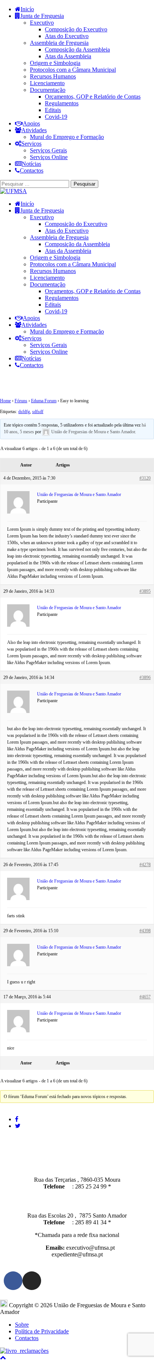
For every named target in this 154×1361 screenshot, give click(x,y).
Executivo (42, 22)
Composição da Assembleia (77, 49)
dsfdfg (24, 411)
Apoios (31, 123)
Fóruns (21, 400)
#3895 (145, 591)
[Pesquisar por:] (35, 183)
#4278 (145, 864)
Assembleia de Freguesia (59, 43)
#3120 (145, 478)
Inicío (27, 9)
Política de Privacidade (42, 1331)
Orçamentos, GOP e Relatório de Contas (93, 96)
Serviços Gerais (48, 150)
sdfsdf (37, 411)
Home (5, 400)
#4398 (145, 930)
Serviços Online (49, 157)
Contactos (31, 170)
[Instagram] (31, 1280)
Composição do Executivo (76, 29)
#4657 (145, 996)
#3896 (145, 677)
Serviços (31, 143)
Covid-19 (56, 117)
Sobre (22, 1324)
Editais (53, 110)
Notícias (31, 164)
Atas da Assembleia (68, 56)
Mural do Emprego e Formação (67, 137)
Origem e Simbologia (55, 63)
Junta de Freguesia (42, 16)
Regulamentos (61, 103)
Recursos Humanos (53, 76)
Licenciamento (47, 83)
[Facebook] (13, 1280)
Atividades (34, 130)
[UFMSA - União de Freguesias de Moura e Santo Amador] (13, 191)
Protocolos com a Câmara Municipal (73, 69)
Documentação (47, 90)
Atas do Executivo (67, 36)
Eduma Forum (43, 400)
